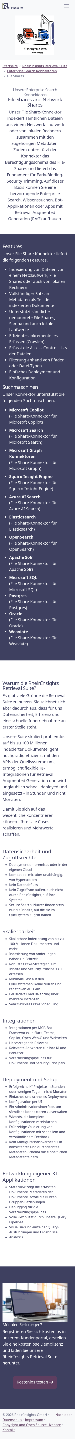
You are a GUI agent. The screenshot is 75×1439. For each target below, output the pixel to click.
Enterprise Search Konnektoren (32, 71)
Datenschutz (12, 1419)
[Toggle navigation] (66, 6)
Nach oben (63, 1414)
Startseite (10, 66)
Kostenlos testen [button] (33, 1382)
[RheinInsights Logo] (12, 6)
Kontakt (8, 1429)
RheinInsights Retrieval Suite (44, 66)
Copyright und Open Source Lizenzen (31, 1424)
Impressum (34, 1419)
